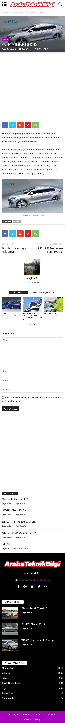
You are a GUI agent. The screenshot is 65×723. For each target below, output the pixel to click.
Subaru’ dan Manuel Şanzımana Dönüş (9, 314)
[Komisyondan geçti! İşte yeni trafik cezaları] (53, 304)
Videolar (6, 673)
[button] (60, 4)
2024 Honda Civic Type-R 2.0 (15, 499)
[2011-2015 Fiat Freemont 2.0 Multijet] (10, 645)
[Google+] (26, 587)
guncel (17, 221)
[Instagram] (33, 587)
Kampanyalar (8, 698)
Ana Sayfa (5, 12)
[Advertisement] (32, 86)
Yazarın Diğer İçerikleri (42, 292)
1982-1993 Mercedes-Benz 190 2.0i (49, 250)
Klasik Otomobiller (11, 683)
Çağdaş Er (6, 503)
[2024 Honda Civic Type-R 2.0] (10, 613)
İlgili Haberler (19, 292)
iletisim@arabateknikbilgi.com (36, 580)
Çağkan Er (12, 49)
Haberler (26, 714)
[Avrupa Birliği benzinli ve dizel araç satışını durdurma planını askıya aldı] (32, 304)
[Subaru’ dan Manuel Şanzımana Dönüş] (11, 304)
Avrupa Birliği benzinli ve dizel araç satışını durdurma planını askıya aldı (32, 316)
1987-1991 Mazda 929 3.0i (14, 510)
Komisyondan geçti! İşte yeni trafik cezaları (53, 314)
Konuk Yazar (8, 693)
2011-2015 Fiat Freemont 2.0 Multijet (19, 521)
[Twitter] (39, 587)
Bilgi (4, 688)
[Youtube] (46, 587)
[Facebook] (19, 587)
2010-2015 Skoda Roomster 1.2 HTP (19, 533)
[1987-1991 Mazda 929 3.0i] (10, 629)
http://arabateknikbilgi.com (32, 283)
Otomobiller (8, 668)
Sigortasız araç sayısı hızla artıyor (14, 250)
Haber (14, 12)
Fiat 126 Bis (7, 544)
